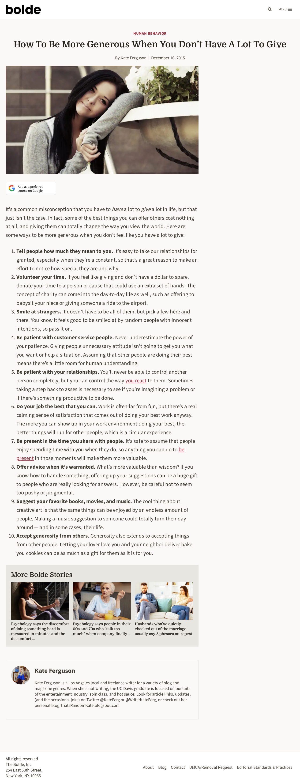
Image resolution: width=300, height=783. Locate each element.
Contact (178, 767)
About (148, 767)
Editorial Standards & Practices (264, 767)
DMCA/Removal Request (210, 767)
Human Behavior (150, 33)
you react (135, 380)
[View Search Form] (270, 9)
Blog (162, 767)
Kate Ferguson (133, 58)
